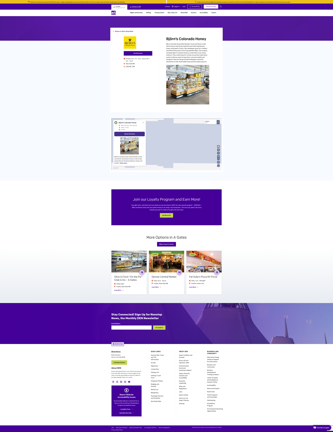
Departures (154, 366)
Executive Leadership (182, 382)
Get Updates (159, 328)
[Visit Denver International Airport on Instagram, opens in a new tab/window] (125, 381)
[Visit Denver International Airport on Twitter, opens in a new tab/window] (117, 381)
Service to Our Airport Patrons (184, 399)
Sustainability (211, 385)
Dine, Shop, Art (172, 13)
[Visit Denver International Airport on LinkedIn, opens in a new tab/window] (121, 381)
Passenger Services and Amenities (157, 397)
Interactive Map (211, 7)
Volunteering (211, 400)
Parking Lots (155, 372)
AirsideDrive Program (211, 404)
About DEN (184, 13)
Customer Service (119, 362)
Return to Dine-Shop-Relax (124, 31)
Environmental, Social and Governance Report (185, 368)
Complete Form (125, 409)
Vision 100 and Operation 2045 (184, 361)
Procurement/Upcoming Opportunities (215, 410)
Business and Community (211, 366)
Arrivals (153, 363)
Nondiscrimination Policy (135, 428)
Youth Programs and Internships (212, 396)
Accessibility (195, 7)
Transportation (159, 13)
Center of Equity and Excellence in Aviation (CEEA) (212, 380)
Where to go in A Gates (166, 244)
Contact (167, 7)
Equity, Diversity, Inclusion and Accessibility (184, 375)
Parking (148, 13)
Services (193, 13)
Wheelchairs (155, 393)
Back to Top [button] (119, 344)
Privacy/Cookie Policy (117, 430)
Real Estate (211, 392)
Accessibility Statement (150, 428)
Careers (213, 13)
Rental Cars (154, 389)
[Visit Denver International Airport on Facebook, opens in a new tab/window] (113, 381)
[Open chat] (321, 427)
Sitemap (181, 404)
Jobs (183, 7)
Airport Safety (183, 395)
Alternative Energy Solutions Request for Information (213, 359)
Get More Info (166, 215)
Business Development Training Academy (213, 372)
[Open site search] (221, 6)
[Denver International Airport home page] (119, 13)
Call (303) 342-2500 (125, 413)
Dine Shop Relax (156, 401)
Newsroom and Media (121, 428)
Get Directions (138, 53)
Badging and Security (155, 385)
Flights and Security (136, 13)
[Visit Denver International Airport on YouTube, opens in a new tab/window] (129, 381)
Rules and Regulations (183, 387)
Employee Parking (157, 381)
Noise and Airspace (213, 388)
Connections (155, 369)
